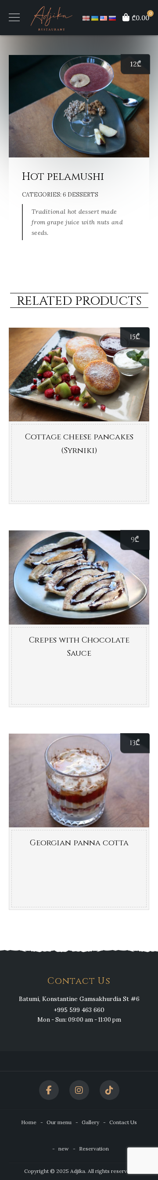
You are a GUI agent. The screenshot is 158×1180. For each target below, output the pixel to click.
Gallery (90, 1122)
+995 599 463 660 (79, 1010)
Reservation (94, 1148)
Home (28, 1122)
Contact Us (123, 1122)
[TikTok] (109, 1090)
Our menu (59, 1122)
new (63, 1148)
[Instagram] (79, 1090)
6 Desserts (80, 194)
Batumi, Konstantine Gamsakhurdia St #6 (79, 999)
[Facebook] (49, 1090)
